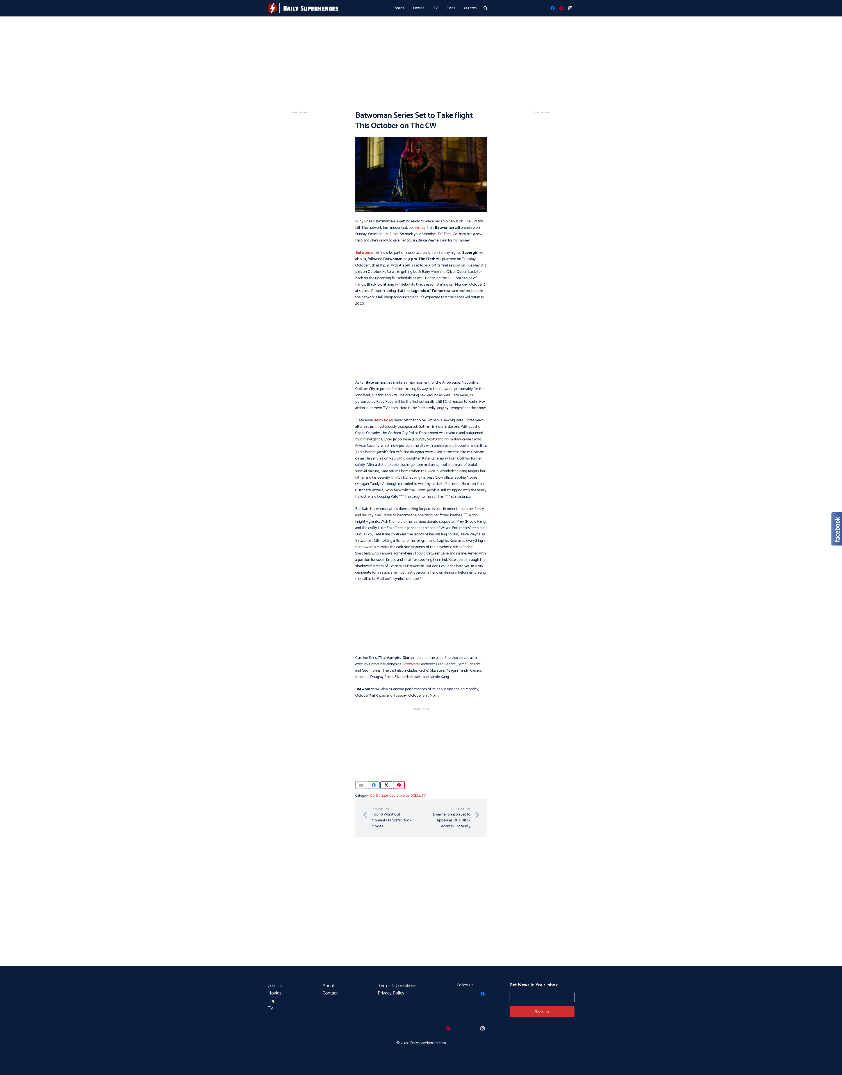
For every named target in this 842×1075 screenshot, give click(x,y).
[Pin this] (399, 785)
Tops (272, 1001)
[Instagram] (570, 8)
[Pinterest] (561, 8)
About (329, 986)
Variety (420, 227)
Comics (275, 986)
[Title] (303, 8)
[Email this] (361, 785)
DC (372, 796)
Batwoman (365, 252)
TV (424, 796)
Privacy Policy (391, 993)
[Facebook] (552, 8)
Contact (330, 993)
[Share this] (374, 785)
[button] (485, 8)
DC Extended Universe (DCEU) (398, 796)
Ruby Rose (383, 420)
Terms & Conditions (397, 986)
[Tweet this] (386, 785)
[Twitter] (543, 8)
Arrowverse (411, 664)
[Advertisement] (421, 48)
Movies (274, 993)
